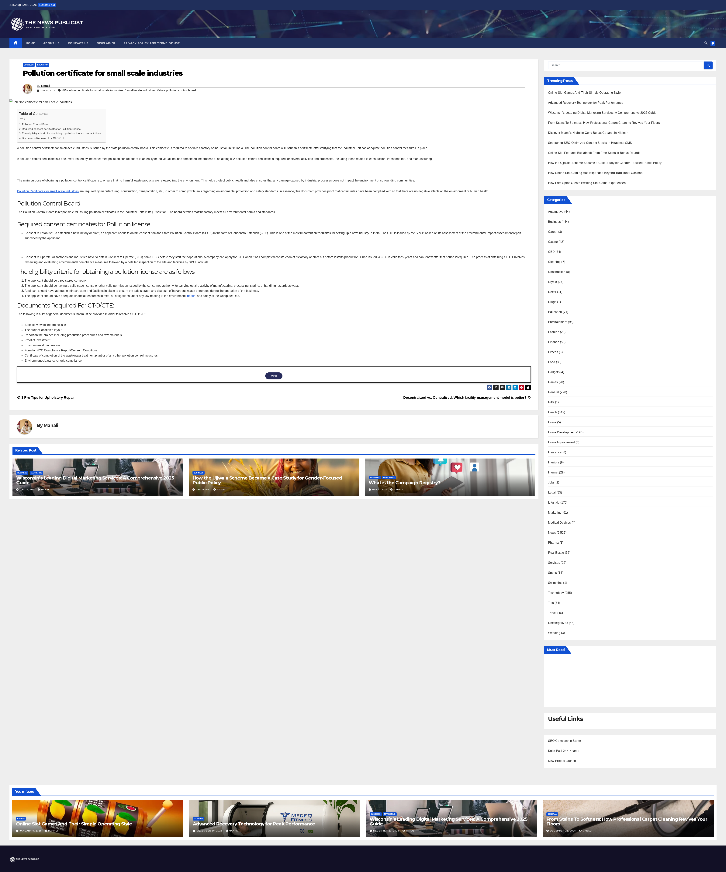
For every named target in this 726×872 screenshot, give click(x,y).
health (191, 295)
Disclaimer (106, 43)
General (553, 392)
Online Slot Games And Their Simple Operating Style (584, 92)
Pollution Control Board (36, 124)
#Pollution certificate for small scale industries (92, 90)
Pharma (553, 542)
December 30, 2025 (209, 830)
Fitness (553, 352)
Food (551, 362)
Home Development (562, 432)
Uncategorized (558, 622)
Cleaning (554, 261)
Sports (552, 572)
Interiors (553, 462)
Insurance (555, 452)
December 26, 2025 (563, 830)
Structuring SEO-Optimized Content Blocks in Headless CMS (590, 142)
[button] (705, 43)
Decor (552, 292)
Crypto (552, 281)
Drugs (552, 302)
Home (30, 43)
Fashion (553, 332)
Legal (552, 492)
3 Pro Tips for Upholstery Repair (48, 397)
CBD (551, 251)
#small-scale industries (140, 90)
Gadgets (554, 372)
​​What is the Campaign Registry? (404, 482)
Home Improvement (561, 442)
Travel (552, 612)
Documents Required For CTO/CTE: (43, 138)
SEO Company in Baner (564, 740)
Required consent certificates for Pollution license (51, 128)
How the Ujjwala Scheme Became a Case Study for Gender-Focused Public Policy (267, 480)
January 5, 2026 (31, 830)
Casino (553, 241)
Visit (274, 376)
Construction (556, 271)
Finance (553, 342)
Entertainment (557, 322)
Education (42, 65)
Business (29, 65)
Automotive (556, 211)
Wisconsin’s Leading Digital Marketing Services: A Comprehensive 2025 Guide (95, 480)
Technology (556, 592)
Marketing (36, 473)
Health (552, 412)
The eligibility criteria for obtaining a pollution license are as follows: (62, 133)
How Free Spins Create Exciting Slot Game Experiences (587, 183)
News (552, 532)
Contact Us (78, 43)
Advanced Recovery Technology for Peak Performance (585, 102)
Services (554, 562)
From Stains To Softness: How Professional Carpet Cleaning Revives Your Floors (604, 122)
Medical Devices (559, 522)
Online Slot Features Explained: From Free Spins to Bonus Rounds (594, 152)
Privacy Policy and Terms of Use (152, 43)
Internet (553, 472)
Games (553, 382)
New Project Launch (562, 760)
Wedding (554, 633)
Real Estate (556, 552)
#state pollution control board (176, 90)
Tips (551, 602)
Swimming (555, 582)
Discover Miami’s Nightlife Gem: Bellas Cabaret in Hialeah (588, 132)
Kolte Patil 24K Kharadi (564, 750)
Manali (45, 85)
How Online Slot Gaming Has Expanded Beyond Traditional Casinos (595, 172)
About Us (51, 43)
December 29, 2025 (386, 830)
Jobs (551, 482)
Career (553, 231)
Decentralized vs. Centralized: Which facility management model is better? (465, 397)
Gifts (551, 402)
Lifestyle (554, 502)
